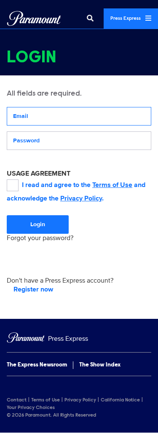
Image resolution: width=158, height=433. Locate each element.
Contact (17, 400)
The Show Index (100, 365)
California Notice (120, 400)
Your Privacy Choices (31, 407)
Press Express (126, 18)
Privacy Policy (81, 198)
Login (37, 224)
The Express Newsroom (37, 365)
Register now (33, 289)
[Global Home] (34, 18)
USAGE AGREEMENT (38, 173)
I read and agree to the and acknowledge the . (76, 192)
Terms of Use (112, 185)
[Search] (90, 18)
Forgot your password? (40, 238)
